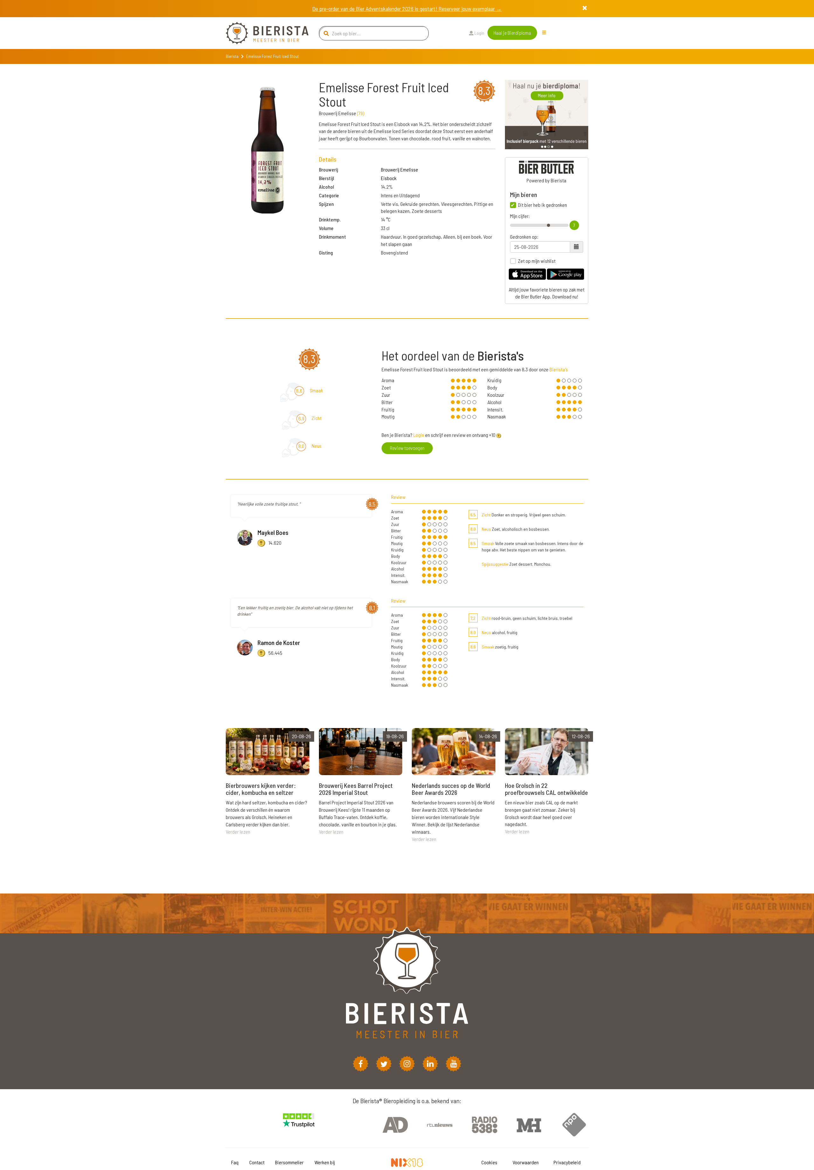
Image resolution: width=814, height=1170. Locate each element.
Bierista (232, 56)
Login (478, 33)
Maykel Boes (273, 532)
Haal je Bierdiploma (512, 33)
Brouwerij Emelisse (399, 169)
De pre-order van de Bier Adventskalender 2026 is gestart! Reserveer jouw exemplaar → (407, 8)
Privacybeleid (567, 1162)
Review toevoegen (407, 448)
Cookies (489, 1162)
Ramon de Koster (279, 642)
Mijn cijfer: (520, 216)
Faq (234, 1162)
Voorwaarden (526, 1162)
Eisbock (389, 178)
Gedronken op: (524, 237)
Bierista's (558, 369)
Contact (257, 1162)
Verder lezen (238, 832)
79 (360, 113)
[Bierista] (262, 33)
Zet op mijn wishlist (536, 261)
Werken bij (324, 1162)
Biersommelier (289, 1162)
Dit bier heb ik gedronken (542, 205)
